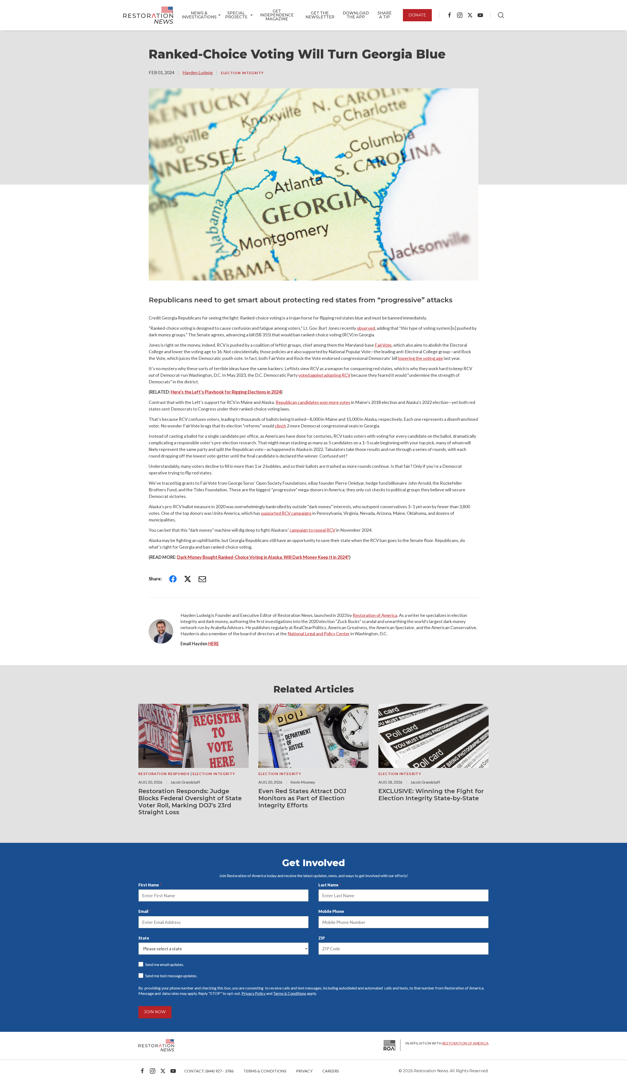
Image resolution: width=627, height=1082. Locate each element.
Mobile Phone (331, 911)
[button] (199, 15)
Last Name (328, 884)
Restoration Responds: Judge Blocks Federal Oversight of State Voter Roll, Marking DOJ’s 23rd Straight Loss (190, 802)
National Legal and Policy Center (319, 633)
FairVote (383, 345)
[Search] (501, 15)
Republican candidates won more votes (313, 402)
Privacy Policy (253, 993)
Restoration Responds (164, 774)
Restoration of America (375, 615)
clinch (280, 425)
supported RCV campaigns (286, 513)
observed (366, 328)
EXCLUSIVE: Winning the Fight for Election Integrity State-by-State (431, 795)
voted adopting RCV (324, 375)
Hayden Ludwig (197, 72)
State (143, 938)
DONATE (417, 15)
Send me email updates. (164, 964)
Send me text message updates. (171, 975)
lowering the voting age (420, 358)
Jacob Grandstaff (185, 782)
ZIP (321, 938)
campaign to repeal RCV (312, 530)
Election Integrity (242, 73)
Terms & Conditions (289, 993)
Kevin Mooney (302, 782)
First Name (148, 884)
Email (143, 911)
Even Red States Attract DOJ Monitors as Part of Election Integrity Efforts (302, 798)
